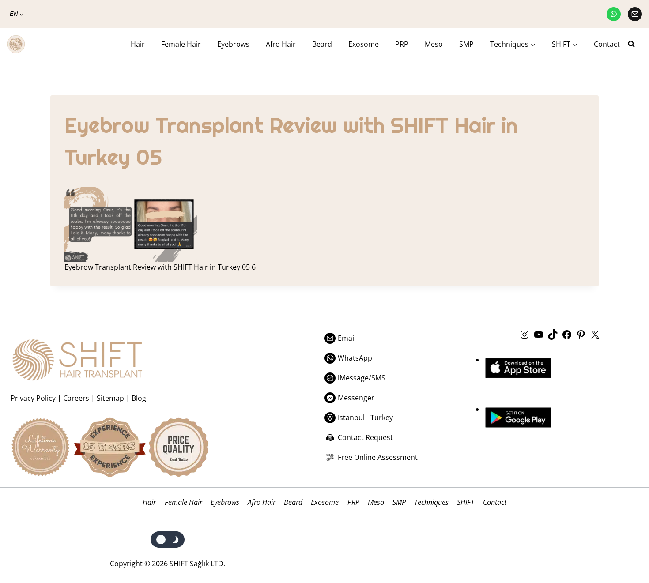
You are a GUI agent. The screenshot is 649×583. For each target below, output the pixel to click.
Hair (138, 44)
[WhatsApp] (614, 14)
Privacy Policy (33, 398)
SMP (466, 44)
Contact (607, 44)
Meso (434, 44)
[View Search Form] (635, 44)
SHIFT (465, 502)
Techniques (431, 502)
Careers (76, 398)
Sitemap (110, 398)
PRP (401, 44)
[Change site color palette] (168, 539)
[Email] (635, 14)
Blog (139, 398)
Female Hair (181, 44)
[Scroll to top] (623, 540)
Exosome (363, 44)
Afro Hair (281, 44)
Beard (322, 44)
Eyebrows (233, 44)
